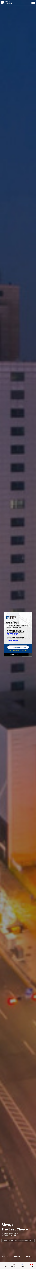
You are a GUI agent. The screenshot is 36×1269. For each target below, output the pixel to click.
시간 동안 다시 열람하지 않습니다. (13, 654)
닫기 (30, 654)
